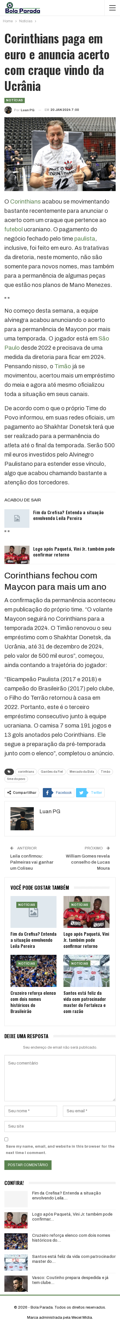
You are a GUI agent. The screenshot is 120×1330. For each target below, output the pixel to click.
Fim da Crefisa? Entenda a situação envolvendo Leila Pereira (68, 515)
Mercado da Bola (82, 771)
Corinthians (25, 201)
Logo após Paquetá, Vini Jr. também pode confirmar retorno (74, 551)
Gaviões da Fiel (52, 771)
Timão (62, 366)
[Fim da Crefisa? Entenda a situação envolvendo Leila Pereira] (16, 518)
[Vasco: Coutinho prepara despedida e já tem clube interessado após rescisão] (16, 1284)
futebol (13, 229)
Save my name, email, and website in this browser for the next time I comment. (60, 1149)
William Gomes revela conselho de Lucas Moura (88, 862)
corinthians (26, 771)
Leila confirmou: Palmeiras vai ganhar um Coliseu (31, 862)
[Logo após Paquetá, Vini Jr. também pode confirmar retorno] (16, 555)
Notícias (14, 100)
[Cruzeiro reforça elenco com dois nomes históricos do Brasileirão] (33, 971)
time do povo (16, 779)
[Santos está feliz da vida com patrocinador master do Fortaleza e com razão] (86, 971)
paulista (84, 238)
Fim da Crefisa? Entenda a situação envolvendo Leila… (66, 1195)
